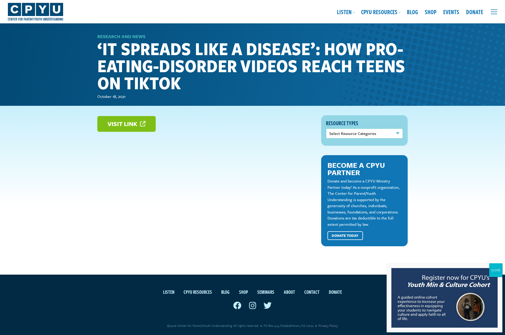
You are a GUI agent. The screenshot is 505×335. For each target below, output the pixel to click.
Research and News (121, 36)
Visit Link (123, 123)
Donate (474, 11)
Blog (412, 11)
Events (451, 11)
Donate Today (345, 235)
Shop (430, 11)
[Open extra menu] (494, 11)
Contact (312, 291)
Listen (344, 11)
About (289, 291)
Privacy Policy (328, 325)
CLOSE (495, 270)
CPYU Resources (379, 11)
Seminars (265, 291)
